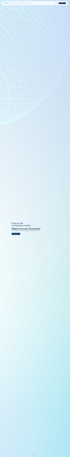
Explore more (34, 454)
